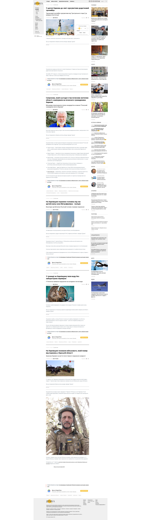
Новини (37, 9)
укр (102, 1)
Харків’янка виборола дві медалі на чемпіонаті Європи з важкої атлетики (99, 134)
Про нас (37, 31)
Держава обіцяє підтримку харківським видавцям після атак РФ (99, 150)
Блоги (36, 23)
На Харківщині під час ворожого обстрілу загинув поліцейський (97, 129)
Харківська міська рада (73, 190)
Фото (36, 26)
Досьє (36, 28)
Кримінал (72, 1)
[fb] (86, 17)
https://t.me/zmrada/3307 (59, 466)
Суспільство (55, 4)
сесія (58, 192)
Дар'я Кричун (55, 17)
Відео (36, 24)
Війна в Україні (54, 1)
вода (69, 341)
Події (37, 12)
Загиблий (70, 495)
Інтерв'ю (37, 17)
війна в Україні (63, 495)
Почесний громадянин (51, 192)
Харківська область (56, 89)
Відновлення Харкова (63, 1)
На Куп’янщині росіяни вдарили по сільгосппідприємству (99, 154)
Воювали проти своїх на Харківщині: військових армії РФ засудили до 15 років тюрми (98, 162)
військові (75, 495)
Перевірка (74, 341)
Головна (37, 8)
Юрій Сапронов (50, 171)
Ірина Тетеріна (55, 209)
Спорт (37, 13)
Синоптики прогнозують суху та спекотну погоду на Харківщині (99, 126)
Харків (71, 89)
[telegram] (88, 17)
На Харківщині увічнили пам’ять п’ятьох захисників (98, 142)
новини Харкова (65, 89)
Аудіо (36, 27)
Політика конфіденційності (100, 504)
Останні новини (96, 122)
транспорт (48, 89)
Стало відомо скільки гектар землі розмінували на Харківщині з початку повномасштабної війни (98, 146)
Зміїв (80, 495)
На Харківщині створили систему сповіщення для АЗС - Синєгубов (97, 157)
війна (61, 267)
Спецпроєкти (38, 19)
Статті (36, 16)
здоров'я (79, 341)
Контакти (37, 32)
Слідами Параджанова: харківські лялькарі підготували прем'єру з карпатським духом (98, 138)
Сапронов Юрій (64, 192)
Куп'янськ (71, 267)
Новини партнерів (39, 20)
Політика (37, 10)
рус (103, 1)
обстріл (65, 267)
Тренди (48, 1)
